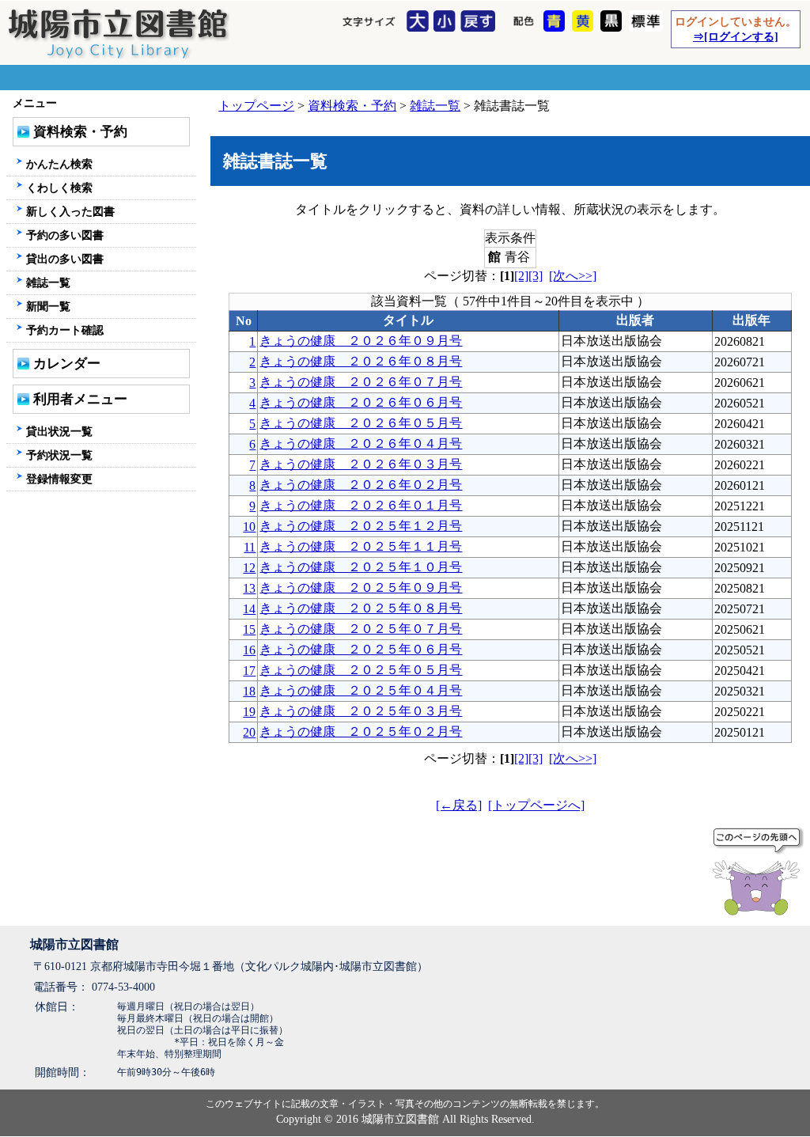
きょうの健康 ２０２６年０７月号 (360, 381)
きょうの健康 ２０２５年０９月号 (360, 587)
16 (249, 650)
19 (249, 711)
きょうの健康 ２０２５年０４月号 (360, 690)
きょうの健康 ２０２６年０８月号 (360, 361)
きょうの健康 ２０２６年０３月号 (360, 464)
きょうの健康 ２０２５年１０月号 (360, 567)
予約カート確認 (65, 330)
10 (249, 526)
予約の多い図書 (65, 235)
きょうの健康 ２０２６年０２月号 (360, 484)
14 (249, 609)
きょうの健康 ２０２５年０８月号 (360, 608)
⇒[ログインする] (735, 36)
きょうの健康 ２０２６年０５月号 (360, 423)
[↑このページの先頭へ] (759, 874)
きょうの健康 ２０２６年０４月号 (360, 443)
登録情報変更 (59, 478)
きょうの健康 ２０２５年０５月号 (360, 670)
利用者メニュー (80, 399)
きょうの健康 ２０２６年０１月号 (360, 505)
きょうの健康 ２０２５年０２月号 (360, 731)
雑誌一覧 (435, 105)
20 (249, 732)
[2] (521, 275)
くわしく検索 (59, 187)
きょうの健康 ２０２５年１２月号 (360, 525)
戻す (479, 22)
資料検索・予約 (352, 105)
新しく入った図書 (70, 211)
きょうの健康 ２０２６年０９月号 (360, 340)
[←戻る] (459, 805)
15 (249, 629)
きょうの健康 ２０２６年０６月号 (360, 402)
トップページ (256, 105)
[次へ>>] (572, 275)
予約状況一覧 (59, 455)
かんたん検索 (59, 163)
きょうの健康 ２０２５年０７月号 (360, 628)
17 (249, 670)
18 (249, 691)
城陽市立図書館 (74, 944)
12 (249, 567)
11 (249, 547)
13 (249, 588)
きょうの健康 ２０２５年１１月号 (360, 546)
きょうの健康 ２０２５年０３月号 (360, 711)
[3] (535, 275)
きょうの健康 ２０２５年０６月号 (360, 649)
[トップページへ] (536, 805)
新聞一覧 (48, 306)
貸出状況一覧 (59, 431)
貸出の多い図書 (65, 258)
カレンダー (66, 363)
